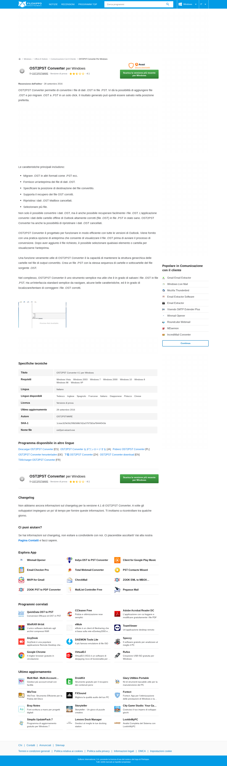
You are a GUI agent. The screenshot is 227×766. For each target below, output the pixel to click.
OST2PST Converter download (117, 454)
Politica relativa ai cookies (68, 751)
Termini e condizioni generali (34, 751)
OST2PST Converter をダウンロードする (83, 449)
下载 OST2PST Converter (78, 454)
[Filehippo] (30, 4)
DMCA (142, 751)
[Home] (19, 59)
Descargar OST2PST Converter (35, 449)
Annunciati (45, 745)
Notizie (53, 4)
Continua (185, 343)
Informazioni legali (124, 751)
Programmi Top (87, 4)
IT (201, 4)
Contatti (31, 745)
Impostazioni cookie (161, 751)
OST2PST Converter (57, 68)
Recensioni (68, 4)
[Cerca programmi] (168, 4)
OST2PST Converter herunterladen (37, 454)
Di (38, 73)
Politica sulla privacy (98, 751)
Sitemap (60, 745)
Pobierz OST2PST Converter (129, 449)
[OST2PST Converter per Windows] (22, 70)
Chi (20, 745)
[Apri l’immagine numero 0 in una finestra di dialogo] (42, 314)
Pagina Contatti (28, 540)
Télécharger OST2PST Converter (36, 460)
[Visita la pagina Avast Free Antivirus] (139, 65)
